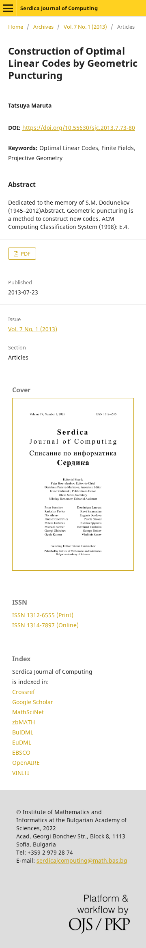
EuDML (21, 742)
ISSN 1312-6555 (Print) (42, 615)
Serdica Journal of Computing (59, 8)
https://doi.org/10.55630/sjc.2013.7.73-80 (78, 127)
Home (15, 26)
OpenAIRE (26, 762)
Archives (43, 26)
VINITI (20, 773)
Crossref (23, 692)
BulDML (22, 732)
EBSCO (21, 752)
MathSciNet (28, 712)
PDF (24, 253)
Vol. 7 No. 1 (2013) (85, 26)
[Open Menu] (8, 8)
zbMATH (23, 722)
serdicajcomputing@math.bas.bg (81, 860)
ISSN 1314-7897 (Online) (45, 625)
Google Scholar (32, 702)
